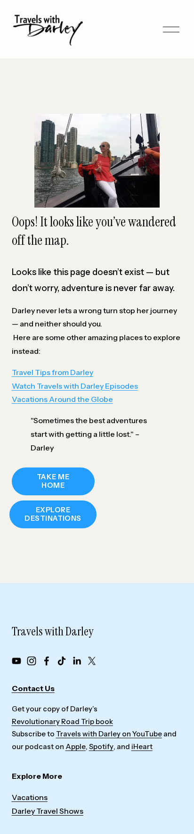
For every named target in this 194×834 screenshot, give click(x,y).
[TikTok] (61, 661)
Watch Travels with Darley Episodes (75, 386)
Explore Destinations (52, 514)
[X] (92, 661)
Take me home (53, 481)
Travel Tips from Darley (52, 372)
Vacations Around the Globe (62, 399)
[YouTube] (16, 661)
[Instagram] (31, 661)
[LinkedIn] (76, 661)
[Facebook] (46, 661)
